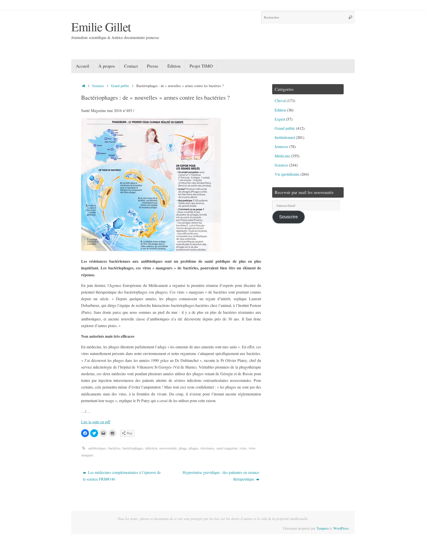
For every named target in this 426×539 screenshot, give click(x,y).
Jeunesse (281, 146)
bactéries (114, 448)
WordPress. (341, 528)
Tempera (323, 528)
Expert (280, 119)
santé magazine (226, 448)
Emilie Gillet (101, 26)
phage (183, 448)
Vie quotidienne (287, 174)
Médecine (282, 155)
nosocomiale (168, 448)
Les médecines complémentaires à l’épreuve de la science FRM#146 (122, 476)
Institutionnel (285, 137)
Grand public (120, 85)
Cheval (280, 100)
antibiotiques (97, 448)
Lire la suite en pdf (95, 421)
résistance (207, 448)
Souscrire (288, 216)
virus (243, 448)
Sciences (98, 85)
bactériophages (133, 448)
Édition (280, 109)
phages (193, 448)
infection (151, 448)
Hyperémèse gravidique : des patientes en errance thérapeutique (221, 476)
